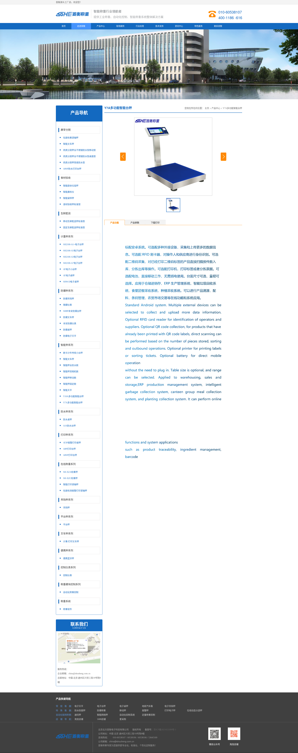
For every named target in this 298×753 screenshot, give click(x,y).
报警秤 (145, 710)
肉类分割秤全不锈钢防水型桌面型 (79, 156)
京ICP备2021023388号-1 (165, 729)
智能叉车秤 (68, 144)
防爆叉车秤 (68, 317)
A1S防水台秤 (69, 426)
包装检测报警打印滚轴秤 (75, 491)
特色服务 (198, 26)
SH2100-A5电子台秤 (72, 250)
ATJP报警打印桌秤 (72, 443)
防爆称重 (101, 710)
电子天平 (78, 706)
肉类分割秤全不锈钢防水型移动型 (79, 150)
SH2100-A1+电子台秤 (73, 244)
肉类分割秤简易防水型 (74, 162)
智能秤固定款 (69, 384)
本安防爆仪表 (69, 323)
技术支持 (159, 26)
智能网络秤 (102, 715)
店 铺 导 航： (64, 719)
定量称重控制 (148, 715)
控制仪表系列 (68, 567)
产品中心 (101, 26)
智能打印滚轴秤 (70, 484)
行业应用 (140, 26)
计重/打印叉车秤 (71, 541)
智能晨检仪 (68, 192)
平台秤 (66, 524)
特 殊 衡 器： (64, 710)
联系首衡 (218, 26)
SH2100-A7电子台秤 (72, 263)
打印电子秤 (170, 710)
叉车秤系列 (67, 533)
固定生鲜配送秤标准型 (74, 227)
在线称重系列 (68, 464)
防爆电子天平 (69, 336)
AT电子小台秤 (70, 269)
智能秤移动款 (69, 378)
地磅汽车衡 (147, 706)
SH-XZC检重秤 (70, 478)
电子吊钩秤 (170, 706)
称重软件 (67, 609)
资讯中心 (179, 26)
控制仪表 (67, 575)
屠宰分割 (66, 129)
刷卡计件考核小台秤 (73, 353)
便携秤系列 (67, 550)
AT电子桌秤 (68, 275)
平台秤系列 (67, 516)
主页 (207, 108)
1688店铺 (101, 719)
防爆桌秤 (67, 330)
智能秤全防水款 (70, 365)
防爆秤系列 (67, 290)
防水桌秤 (67, 419)
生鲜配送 (66, 213)
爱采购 (123, 719)
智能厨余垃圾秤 (70, 186)
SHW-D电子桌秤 (71, 282)
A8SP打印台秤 (70, 455)
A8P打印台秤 (69, 449)
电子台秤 (101, 706)
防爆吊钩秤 (68, 299)
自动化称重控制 (70, 592)
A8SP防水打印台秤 (72, 169)
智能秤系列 (67, 345)
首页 (64, 26)
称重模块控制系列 (71, 584)
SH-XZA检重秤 (70, 472)
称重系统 (66, 601)
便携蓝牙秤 (68, 558)
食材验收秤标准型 (72, 204)
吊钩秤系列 (67, 499)
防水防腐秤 (79, 710)
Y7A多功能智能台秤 (73, 402)
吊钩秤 (66, 507)
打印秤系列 (67, 434)
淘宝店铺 (78, 719)
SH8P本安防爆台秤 (72, 311)
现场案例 (120, 26)
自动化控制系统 (127, 715)
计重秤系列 (67, 236)
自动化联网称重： (64, 715)
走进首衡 (81, 26)
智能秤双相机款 (70, 371)
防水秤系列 (67, 411)
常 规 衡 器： (64, 706)
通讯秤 (77, 715)
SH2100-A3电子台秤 (72, 257)
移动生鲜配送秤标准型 (74, 221)
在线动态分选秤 (194, 710)
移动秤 (123, 710)
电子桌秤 (124, 706)
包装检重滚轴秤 (70, 138)
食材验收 (66, 177)
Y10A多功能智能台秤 (73, 396)
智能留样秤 (68, 198)
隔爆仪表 (67, 305)
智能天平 (67, 390)
